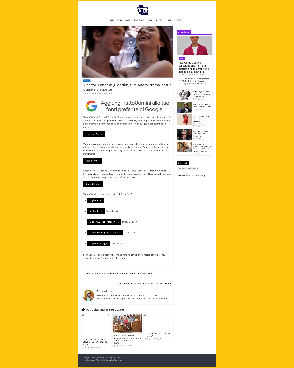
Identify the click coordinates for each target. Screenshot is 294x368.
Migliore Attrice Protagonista (104, 221)
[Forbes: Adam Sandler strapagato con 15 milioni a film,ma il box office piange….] (127, 315)
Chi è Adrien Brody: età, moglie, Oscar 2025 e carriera (145, 283)
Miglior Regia (96, 211)
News (119, 20)
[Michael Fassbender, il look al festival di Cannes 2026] (184, 130)
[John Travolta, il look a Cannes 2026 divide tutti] (184, 103)
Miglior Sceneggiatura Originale (105, 232)
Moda (149, 20)
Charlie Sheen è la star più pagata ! (158, 334)
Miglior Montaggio (99, 243)
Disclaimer (195, 175)
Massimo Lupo (102, 93)
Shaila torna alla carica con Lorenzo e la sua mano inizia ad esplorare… (118, 273)
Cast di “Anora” (93, 160)
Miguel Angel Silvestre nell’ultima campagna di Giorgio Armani (201, 94)
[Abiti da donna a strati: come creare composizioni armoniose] (184, 115)
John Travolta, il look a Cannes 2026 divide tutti (202, 105)
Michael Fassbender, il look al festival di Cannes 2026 (201, 133)
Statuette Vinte (93, 184)
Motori (159, 20)
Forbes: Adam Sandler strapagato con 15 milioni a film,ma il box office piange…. (127, 339)
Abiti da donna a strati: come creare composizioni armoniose (201, 119)
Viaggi (127, 20)
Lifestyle (179, 20)
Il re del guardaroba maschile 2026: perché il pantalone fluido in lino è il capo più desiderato (202, 147)
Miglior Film (95, 200)
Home (111, 20)
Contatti (188, 175)
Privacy (202, 175)
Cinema (86, 81)
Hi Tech (169, 20)
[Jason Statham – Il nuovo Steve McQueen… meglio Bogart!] (95, 315)
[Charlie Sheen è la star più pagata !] (158, 315)
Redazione (181, 175)
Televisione (139, 20)
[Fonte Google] (127, 106)
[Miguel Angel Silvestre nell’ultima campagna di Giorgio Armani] (184, 91)
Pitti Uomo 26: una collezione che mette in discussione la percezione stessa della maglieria (194, 67)
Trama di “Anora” (94, 134)
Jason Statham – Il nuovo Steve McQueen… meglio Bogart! (95, 342)
